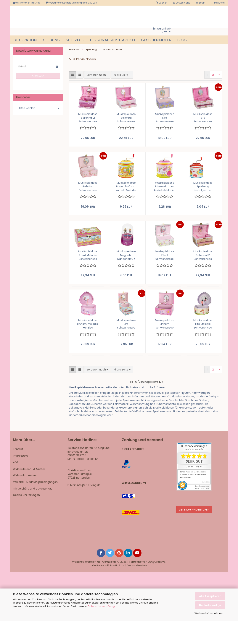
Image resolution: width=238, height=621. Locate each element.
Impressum (20, 456)
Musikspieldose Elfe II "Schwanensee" (165, 255)
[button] (181, 3)
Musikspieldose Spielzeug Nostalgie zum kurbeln (203, 186)
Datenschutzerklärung (101, 606)
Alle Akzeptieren (210, 596)
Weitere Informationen (209, 613)
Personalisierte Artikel (113, 40)
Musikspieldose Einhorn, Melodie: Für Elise (88, 323)
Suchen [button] (162, 2)
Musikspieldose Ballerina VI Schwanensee (87, 117)
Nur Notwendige (210, 605)
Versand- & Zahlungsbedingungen (35, 482)
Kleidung (51, 40)
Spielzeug (75, 40)
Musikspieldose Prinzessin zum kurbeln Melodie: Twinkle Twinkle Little (164, 186)
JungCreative (156, 562)
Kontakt (18, 449)
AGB (15, 462)
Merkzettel (219, 2)
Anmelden (38, 75)
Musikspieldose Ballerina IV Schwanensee (203, 255)
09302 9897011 (76, 455)
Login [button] (201, 2)
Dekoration (25, 40)
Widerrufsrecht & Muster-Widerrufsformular (29, 472)
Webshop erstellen (84, 562)
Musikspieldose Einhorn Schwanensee (164, 323)
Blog (182, 40)
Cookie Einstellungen (26, 495)
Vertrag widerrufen (194, 509)
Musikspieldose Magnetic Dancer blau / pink (126, 255)
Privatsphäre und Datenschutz (32, 488)
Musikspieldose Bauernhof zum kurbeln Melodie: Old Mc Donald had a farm (126, 186)
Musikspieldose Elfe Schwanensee (164, 117)
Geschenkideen (156, 40)
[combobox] (97, 75)
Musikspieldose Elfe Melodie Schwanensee (203, 323)
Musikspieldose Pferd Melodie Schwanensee (87, 255)
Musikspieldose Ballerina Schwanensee (126, 117)
